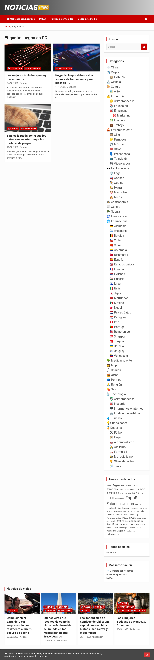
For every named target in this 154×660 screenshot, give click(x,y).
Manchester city (131, 514)
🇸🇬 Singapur (117, 336)
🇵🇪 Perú (114, 322)
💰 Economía (115, 96)
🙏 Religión (114, 384)
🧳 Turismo (114, 418)
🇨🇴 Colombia (118, 250)
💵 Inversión (117, 120)
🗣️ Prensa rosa (119, 154)
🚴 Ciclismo (117, 447)
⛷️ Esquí (115, 437)
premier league (132, 521)
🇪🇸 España (116, 259)
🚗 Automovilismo (121, 442)
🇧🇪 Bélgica (116, 235)
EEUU (110, 498)
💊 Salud (112, 389)
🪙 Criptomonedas (121, 101)
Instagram (118, 511)
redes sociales (126, 524)
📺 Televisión (118, 158)
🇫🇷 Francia (116, 269)
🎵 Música (116, 144)
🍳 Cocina (116, 183)
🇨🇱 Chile (115, 240)
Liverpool (119, 515)
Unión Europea (129, 531)
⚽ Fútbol (116, 432)
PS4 (142, 521)
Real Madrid (112, 524)
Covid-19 (137, 492)
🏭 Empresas (118, 110)
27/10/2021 (12, 83)
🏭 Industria (117, 404)
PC (123, 521)
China (120, 493)
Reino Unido (139, 524)
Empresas (119, 499)
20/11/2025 (85, 637)
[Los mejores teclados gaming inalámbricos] (27, 58)
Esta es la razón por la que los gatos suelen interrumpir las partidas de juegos (26, 139)
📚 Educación (118, 106)
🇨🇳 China (115, 245)
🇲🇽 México (116, 303)
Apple (108, 486)
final (119, 508)
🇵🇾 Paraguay (117, 317)
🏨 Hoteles (117, 77)
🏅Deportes (114, 428)
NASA (132, 517)
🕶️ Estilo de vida (117, 168)
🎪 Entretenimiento (119, 130)
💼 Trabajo (116, 125)
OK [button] (147, 655)
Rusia (108, 528)
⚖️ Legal (115, 173)
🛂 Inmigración (116, 216)
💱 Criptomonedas (121, 399)
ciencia (128, 493)
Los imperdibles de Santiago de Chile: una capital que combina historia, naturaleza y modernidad (94, 625)
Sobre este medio (87, 19)
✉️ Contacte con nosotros (21, 19)
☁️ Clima (112, 67)
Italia (142, 511)
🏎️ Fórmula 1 (118, 452)
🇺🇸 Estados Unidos (122, 264)
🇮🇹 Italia (114, 288)
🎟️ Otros (115, 149)
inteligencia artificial (131, 511)
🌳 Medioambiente (119, 360)
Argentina (118, 485)
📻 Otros (112, 375)
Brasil (121, 489)
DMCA (42, 19)
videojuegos (113, 534)
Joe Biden (110, 514)
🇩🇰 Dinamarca (118, 255)
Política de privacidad (62, 19)
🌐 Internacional (117, 221)
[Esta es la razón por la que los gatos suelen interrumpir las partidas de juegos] (27, 118)
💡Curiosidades (117, 423)
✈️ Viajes (112, 72)
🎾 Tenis (115, 466)
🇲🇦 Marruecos (118, 298)
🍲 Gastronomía (117, 202)
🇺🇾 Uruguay (116, 351)
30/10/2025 (122, 629)
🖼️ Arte (114, 91)
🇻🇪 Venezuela (118, 355)
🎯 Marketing (121, 115)
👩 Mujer (112, 365)
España (132, 497)
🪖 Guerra (113, 211)
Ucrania (132, 528)
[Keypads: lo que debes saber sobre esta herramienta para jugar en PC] (76, 58)
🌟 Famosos (117, 139)
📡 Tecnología (15, 68)
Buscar (144, 47)
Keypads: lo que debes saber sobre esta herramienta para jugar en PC (74, 79)
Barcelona (112, 488)
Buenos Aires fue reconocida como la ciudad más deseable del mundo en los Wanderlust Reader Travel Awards (57, 627)
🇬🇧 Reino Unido (119, 331)
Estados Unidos (120, 503)
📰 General (113, 207)
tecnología (124, 528)
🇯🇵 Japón (115, 293)
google (134, 508)
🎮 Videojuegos (32, 68)
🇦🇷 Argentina (118, 231)
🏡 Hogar (115, 187)
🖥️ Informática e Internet (126, 408)
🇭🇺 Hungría (116, 279)
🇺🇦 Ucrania (116, 346)
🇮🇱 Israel (115, 283)
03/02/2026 (12, 637)
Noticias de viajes (19, 588)
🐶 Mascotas (118, 192)
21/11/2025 (49, 640)
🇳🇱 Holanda (117, 274)
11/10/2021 (61, 87)
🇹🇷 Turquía (116, 341)
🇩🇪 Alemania (117, 226)
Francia (125, 508)
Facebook (111, 508)
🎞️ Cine (114, 134)
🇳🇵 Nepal (115, 307)
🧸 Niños (115, 197)
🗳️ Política (113, 379)
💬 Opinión (113, 370)
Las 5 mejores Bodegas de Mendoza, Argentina (131, 621)
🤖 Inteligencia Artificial (125, 413)
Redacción (62, 640)
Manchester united (113, 518)
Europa (138, 504)
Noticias (24, 83)
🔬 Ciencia (13, 128)
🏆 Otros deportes (121, 461)
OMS (113, 521)
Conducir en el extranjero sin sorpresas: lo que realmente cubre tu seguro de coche (19, 625)
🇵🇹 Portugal (117, 327)
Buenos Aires (130, 489)
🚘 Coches (116, 178)
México (125, 518)
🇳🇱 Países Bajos (120, 312)
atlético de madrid (133, 486)
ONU (119, 521)
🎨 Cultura (113, 86)
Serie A (115, 528)
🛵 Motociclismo (121, 456)
